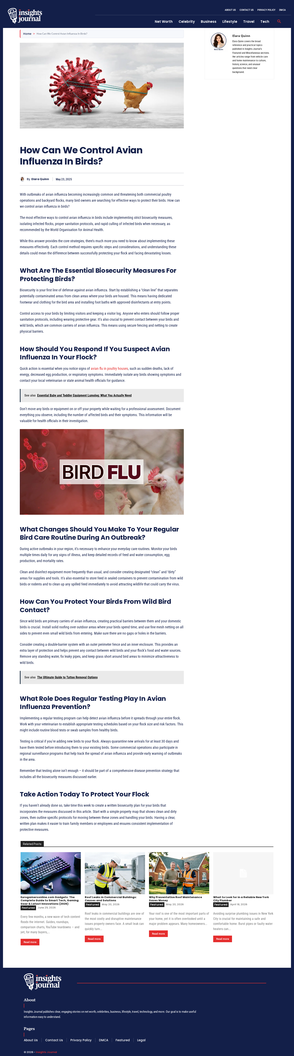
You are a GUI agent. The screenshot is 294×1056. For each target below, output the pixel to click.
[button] (279, 21)
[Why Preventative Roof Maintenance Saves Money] (179, 873)
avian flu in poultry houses (109, 368)
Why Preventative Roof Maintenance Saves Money (175, 898)
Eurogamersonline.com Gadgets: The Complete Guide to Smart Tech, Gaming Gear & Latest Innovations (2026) (50, 900)
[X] (161, 179)
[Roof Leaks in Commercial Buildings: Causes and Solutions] (115, 873)
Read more (30, 942)
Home (27, 34)
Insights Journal (46, 1052)
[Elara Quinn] (23, 179)
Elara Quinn (40, 179)
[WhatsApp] (180, 179)
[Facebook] (152, 179)
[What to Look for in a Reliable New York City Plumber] (243, 873)
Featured (28, 908)
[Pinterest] (171, 179)
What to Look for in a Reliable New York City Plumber (241, 898)
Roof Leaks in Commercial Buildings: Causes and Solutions (111, 898)
